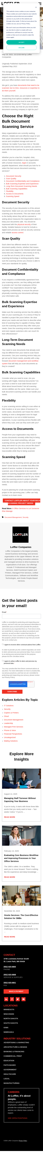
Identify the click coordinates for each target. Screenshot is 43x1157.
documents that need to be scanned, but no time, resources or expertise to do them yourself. (21, 88)
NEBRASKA (9, 1032)
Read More (9, 817)
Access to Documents (14, 194)
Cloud (6, 716)
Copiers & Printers (11, 713)
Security (25, 517)
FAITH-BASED (10, 1065)
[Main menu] (39, 3)
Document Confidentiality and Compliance (23, 181)
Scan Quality (11, 179)
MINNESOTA (9, 1010)
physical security (24, 224)
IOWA (6, 1028)
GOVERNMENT (10, 1070)
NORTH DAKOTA (11, 1019)
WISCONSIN (9, 1014)
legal (24, 163)
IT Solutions (9, 706)
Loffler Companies (20, 547)
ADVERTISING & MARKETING (16, 1043)
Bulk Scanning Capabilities (16, 189)
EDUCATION (9, 1061)
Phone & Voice (10, 730)
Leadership (8, 723)
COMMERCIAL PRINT (13, 1056)
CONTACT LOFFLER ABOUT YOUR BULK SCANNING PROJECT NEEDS (22, 502)
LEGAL (7, 1079)
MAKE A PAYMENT (16, 991)
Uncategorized (10, 737)
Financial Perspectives (13, 734)
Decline (21, 47)
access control (17, 233)
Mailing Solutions (11, 741)
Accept (21, 42)
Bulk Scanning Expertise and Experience (22, 184)
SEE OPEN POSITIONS (17, 1118)
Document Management (13, 517)
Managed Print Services (13, 727)
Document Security (13, 176)
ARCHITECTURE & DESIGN (15, 1047)
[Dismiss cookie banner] (36, 7)
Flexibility (9, 191)
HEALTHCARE (10, 1074)
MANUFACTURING (12, 1083)
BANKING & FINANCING (14, 1052)
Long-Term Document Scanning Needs (21, 186)
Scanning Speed (12, 196)
